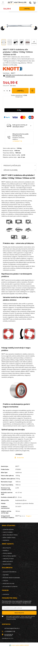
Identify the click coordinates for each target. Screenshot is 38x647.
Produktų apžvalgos (12, 165)
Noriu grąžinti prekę (9, 537)
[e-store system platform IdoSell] (19, 645)
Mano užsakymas (8, 526)
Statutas (5, 580)
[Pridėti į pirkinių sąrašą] (32, 90)
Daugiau (28, 516)
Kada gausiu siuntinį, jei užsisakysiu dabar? (19, 126)
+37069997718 (17, 141)
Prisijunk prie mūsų (9, 598)
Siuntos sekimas (8, 532)
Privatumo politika (8, 583)
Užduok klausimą (10, 170)
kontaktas (6, 540)
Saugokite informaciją (9, 571)
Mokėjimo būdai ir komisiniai (11, 577)
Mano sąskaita (8, 544)
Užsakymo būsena (8, 529)
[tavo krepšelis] (35, 2)
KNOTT (13, 73)
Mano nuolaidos (8, 561)
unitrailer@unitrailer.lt (12, 628)
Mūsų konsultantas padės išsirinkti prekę (20, 137)
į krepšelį (20, 91)
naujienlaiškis (7, 564)
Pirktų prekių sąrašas (9, 556)
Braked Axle (20, 458)
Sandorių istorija (8, 558)
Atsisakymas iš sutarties (10, 586)
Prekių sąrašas (7, 553)
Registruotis (7, 547)
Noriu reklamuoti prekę (10, 534)
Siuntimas (6, 574)
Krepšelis (6, 550)
